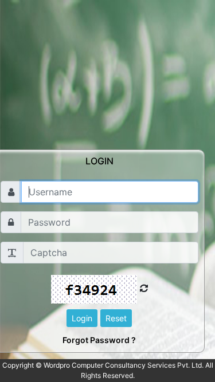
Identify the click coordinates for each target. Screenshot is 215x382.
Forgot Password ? (99, 340)
